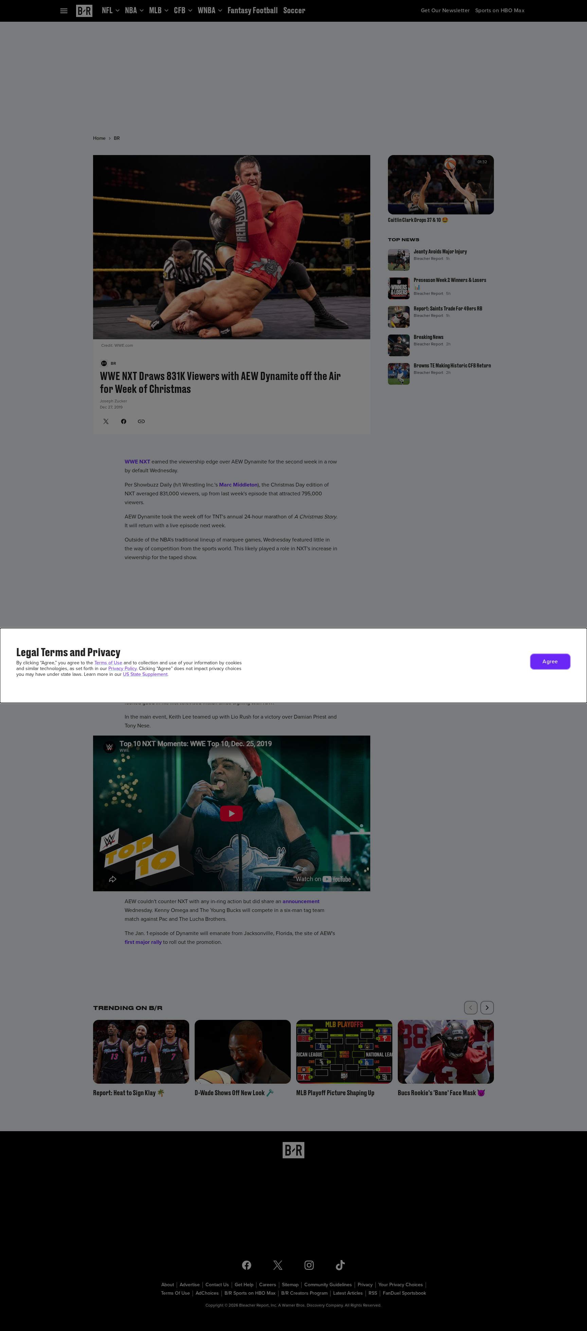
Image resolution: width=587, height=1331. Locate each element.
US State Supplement (145, 674)
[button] (550, 661)
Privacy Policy (122, 668)
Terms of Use (108, 663)
